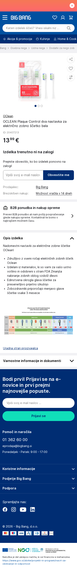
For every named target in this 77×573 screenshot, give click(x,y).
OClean (8, 116)
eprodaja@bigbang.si (17, 446)
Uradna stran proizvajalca (20, 348)
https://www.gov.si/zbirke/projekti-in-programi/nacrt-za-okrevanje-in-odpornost (34, 562)
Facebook (4, 509)
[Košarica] (71, 17)
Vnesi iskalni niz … (32, 28)
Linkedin (32, 509)
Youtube (23, 509)
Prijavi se (38, 416)
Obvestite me (58, 175)
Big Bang (42, 187)
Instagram (13, 509)
